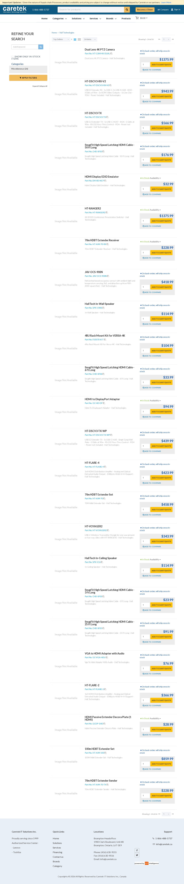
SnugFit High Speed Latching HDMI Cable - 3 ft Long (109, 591)
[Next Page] (173, 39)
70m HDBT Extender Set (99, 494)
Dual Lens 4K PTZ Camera (100, 49)
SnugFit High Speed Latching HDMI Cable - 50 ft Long (109, 146)
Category (57, 866)
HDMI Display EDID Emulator (102, 176)
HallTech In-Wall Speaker (99, 303)
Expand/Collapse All (40, 86)
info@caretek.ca (164, 844)
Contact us (58, 856)
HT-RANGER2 (93, 208)
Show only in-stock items (25, 57)
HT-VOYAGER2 (93, 526)
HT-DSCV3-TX (93, 113)
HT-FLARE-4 (92, 462)
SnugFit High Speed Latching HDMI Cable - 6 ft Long (109, 368)
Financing (57, 852)
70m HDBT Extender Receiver (102, 240)
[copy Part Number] (111, 53)
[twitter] (137, 855)
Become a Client (145, 9)
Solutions (57, 843)
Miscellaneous (19, 68)
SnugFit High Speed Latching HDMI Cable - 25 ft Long (109, 623)
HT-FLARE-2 (92, 685)
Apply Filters (29, 78)
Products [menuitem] (126, 18)
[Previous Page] (159, 39)
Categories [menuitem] (58, 18)
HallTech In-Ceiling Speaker (101, 558)
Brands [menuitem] (109, 18)
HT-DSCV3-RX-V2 (95, 81)
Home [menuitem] (44, 18)
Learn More (166, 2)
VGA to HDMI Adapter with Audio (104, 653)
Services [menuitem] (94, 18)
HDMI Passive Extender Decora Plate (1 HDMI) (108, 718)
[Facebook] (137, 850)
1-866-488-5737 (40, 9)
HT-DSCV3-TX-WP (96, 431)
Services (57, 847)
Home (56, 838)
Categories (17, 64)
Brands (56, 861)
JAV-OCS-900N (94, 272)
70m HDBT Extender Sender (101, 780)
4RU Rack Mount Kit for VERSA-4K (105, 335)
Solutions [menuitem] (76, 18)
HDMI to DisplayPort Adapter (102, 399)
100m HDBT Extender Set (99, 749)
